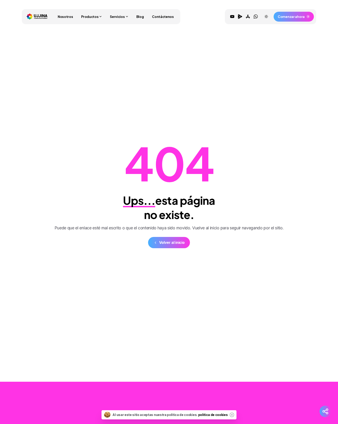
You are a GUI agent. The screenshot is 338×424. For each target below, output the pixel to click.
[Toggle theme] (266, 16)
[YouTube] (232, 16)
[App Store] (248, 16)
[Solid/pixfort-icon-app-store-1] (284, 404)
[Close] (232, 415)
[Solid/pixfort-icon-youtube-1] (266, 404)
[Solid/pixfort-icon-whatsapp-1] (293, 404)
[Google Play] (240, 16)
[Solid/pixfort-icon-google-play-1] (275, 404)
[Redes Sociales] (325, 411)
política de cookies (213, 415)
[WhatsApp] (256, 16)
